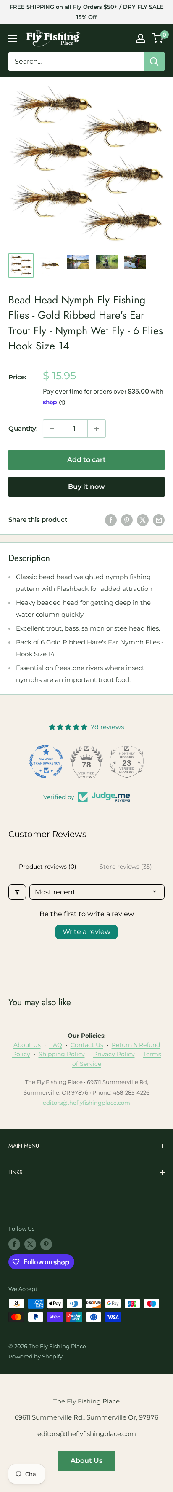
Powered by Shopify (35, 1356)
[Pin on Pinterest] (127, 520)
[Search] (154, 61)
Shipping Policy (62, 1054)
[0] (157, 38)
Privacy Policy (114, 1054)
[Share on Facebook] (111, 520)
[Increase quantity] (96, 428)
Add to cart (86, 460)
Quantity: (23, 428)
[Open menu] (12, 38)
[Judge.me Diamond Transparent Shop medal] (46, 761)
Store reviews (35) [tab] (126, 866)
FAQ (55, 1045)
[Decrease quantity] (52, 428)
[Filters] (17, 892)
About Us (27, 1045)
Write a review (86, 932)
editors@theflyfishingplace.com (86, 1102)
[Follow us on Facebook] (14, 1244)
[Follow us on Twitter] (30, 1244)
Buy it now (86, 487)
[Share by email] (159, 520)
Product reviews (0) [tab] (47, 866)
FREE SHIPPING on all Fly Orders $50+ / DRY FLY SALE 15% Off (87, 11)
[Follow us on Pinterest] (46, 1244)
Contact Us (87, 1045)
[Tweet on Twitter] (143, 520)
